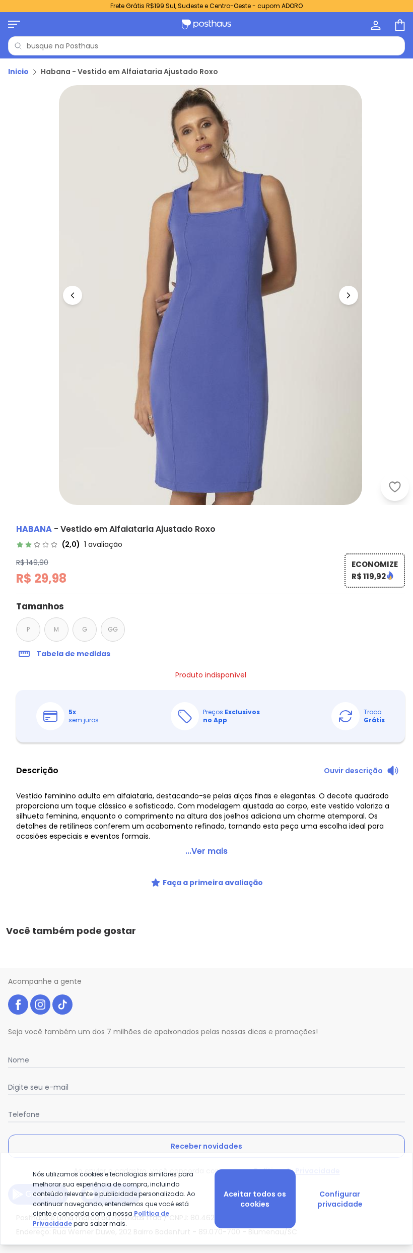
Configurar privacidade (340, 1199)
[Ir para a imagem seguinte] (348, 295)
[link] (69, 544)
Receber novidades (206, 1146)
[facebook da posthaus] (18, 1004)
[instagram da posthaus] (40, 1004)
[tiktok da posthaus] (62, 1004)
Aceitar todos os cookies (255, 1199)
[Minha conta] (375, 24)
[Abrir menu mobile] (14, 24)
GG (113, 629)
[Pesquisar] (18, 46)
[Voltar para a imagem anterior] (72, 295)
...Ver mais (206, 851)
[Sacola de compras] (399, 24)
